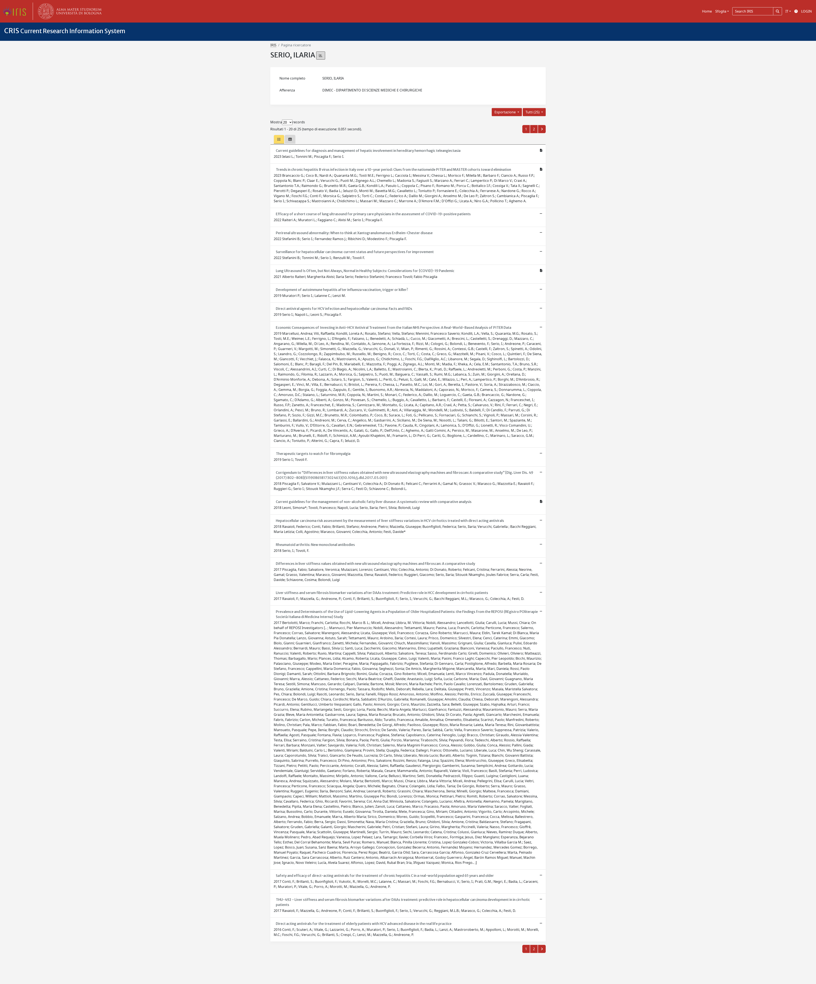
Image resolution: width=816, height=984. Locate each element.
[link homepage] (16, 11)
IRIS (273, 45)
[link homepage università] (69, 11)
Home (707, 11)
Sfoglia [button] (720, 11)
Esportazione (505, 112)
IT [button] (786, 11)
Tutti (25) (533, 112)
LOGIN (806, 11)
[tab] (279, 139)
